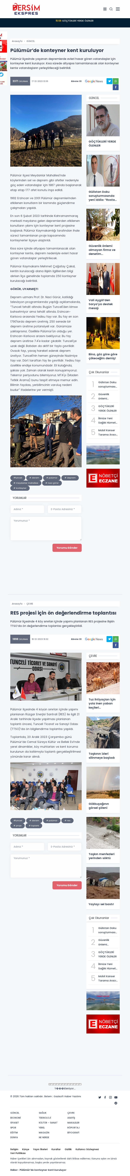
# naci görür (52, 483)
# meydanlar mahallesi (25, 483)
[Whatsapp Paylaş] (116, 81)
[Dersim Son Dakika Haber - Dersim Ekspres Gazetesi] (26, 9)
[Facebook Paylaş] (116, 87)
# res (67, 820)
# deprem (70, 477)
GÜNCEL (30, 41)
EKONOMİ (31, 1084)
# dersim (34, 477)
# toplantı (34, 825)
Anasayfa (17, 41)
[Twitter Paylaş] (109, 81)
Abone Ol (76, 81)
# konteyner (19, 488)
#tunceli (17, 477)
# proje (17, 825)
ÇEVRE (29, 603)
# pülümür (51, 477)
